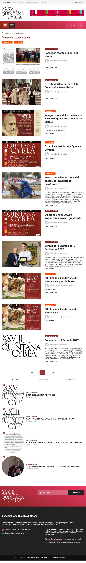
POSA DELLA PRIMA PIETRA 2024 (41, 395)
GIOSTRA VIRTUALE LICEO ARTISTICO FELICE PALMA (29, 2)
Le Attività (18, 42)
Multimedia (53, 61)
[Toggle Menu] (12, 25)
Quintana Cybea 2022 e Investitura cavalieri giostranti (63, 216)
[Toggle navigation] (5, 25)
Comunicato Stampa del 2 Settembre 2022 (60, 247)
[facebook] (68, 25)
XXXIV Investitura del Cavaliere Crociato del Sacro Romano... (53, 466)
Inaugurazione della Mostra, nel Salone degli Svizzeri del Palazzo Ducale (64, 118)
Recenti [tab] (16, 380)
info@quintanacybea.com (54, 541)
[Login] (74, 25)
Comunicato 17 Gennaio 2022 (62, 340)
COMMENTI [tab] (70, 380)
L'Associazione (18, 33)
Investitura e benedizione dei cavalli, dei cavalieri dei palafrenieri (62, 181)
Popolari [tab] (43, 380)
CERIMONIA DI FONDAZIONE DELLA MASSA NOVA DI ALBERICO (54, 442)
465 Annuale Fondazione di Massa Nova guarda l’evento (61, 279)
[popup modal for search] (80, 25)
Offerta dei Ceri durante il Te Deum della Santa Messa (61, 85)
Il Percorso (7, 42)
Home (7, 33)
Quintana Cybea (51, 80)
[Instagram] (71, 25)
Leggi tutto (49, 67)
